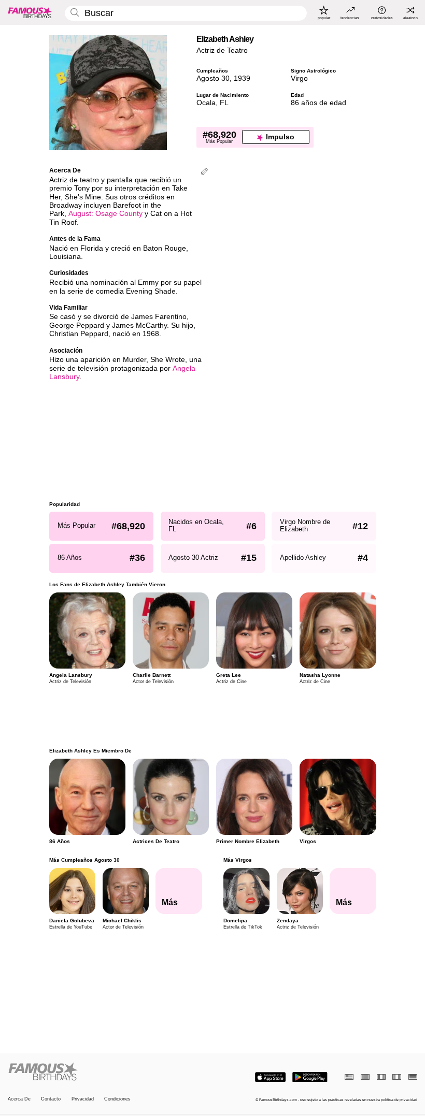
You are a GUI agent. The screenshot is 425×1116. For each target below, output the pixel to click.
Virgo (299, 78)
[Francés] (381, 1077)
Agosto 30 (213, 78)
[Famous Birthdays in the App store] (270, 1077)
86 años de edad (318, 103)
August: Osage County (105, 214)
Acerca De (19, 1098)
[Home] (108, 1072)
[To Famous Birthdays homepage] (30, 12)
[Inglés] (349, 1077)
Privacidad (83, 1098)
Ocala (206, 103)
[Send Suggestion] (204, 172)
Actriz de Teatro (222, 50)
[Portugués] (365, 1077)
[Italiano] (396, 1077)
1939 (242, 78)
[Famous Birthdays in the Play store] (310, 1077)
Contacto (51, 1098)
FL (224, 103)
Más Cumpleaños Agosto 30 (84, 860)
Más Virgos (237, 860)
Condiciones (117, 1098)
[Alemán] (412, 1077)
